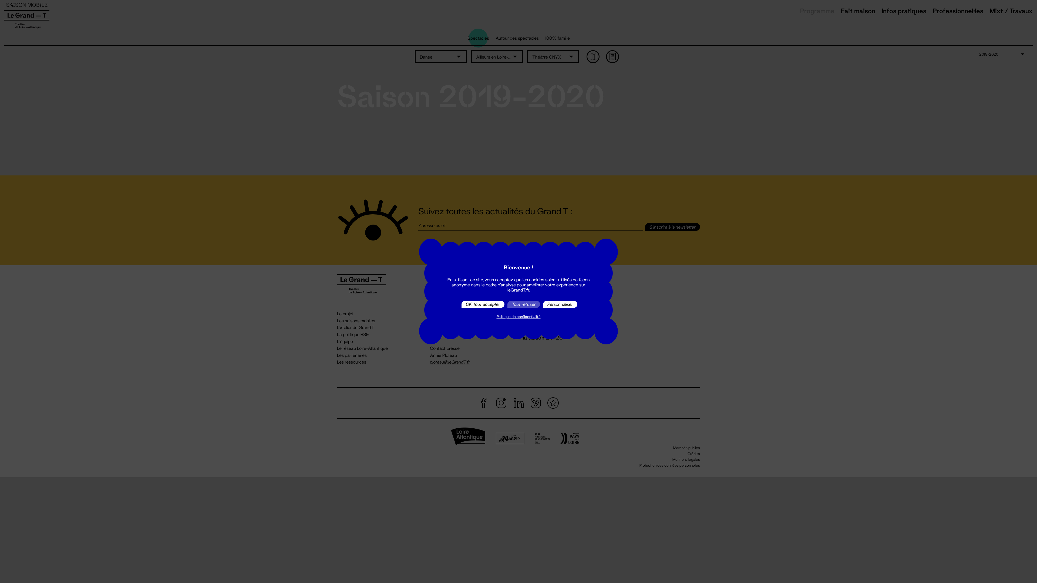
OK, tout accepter (483, 304)
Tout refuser (524, 304)
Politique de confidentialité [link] (519, 316)
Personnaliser (560, 304)
